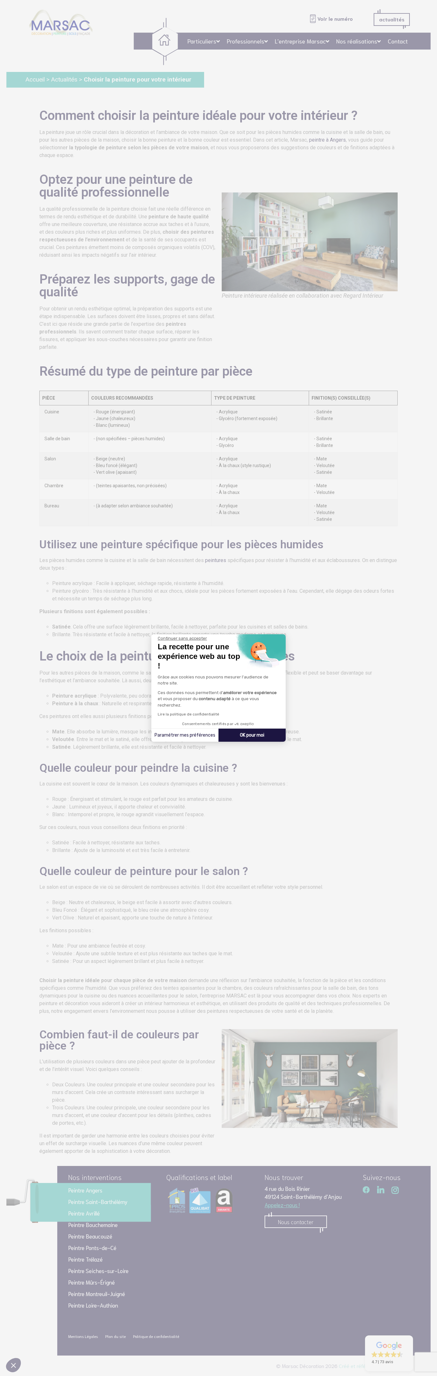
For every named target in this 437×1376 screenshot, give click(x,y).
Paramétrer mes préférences (185, 735)
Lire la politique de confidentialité (188, 714)
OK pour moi (252, 735)
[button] (13, 1365)
